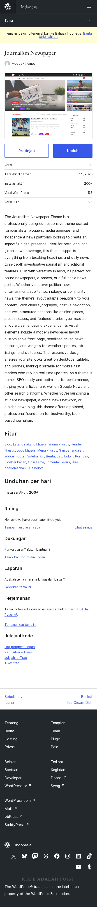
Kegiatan (58, 769)
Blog (8, 444)
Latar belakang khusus (30, 444)
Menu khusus (47, 450)
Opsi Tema (36, 462)
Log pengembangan (20, 647)
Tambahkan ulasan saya (22, 527)
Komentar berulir (58, 462)
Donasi (59, 778)
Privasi (10, 747)
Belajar (10, 761)
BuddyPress (17, 824)
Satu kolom (65, 456)
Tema (9, 20)
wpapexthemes (23, 63)
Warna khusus (58, 444)
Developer (13, 778)
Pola (54, 747)
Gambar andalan (71, 450)
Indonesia (23, 845)
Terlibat (57, 761)
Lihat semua (83, 527)
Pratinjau (26, 150)
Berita (50, 456)
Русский (11, 615)
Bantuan (11, 769)
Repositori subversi (19, 652)
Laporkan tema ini (18, 587)
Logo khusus (26, 450)
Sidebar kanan (15, 462)
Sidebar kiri (35, 456)
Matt (11, 808)
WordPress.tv (18, 785)
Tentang (11, 723)
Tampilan (58, 723)
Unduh (73, 150)
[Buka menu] (90, 7)
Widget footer (15, 456)
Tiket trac (12, 663)
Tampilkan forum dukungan (25, 557)
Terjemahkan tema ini (20, 624)
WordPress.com (20, 800)
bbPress (14, 816)
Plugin (55, 739)
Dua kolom (35, 468)
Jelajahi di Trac (16, 657)
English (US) (74, 609)
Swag (58, 785)
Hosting (11, 739)
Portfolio (81, 456)
